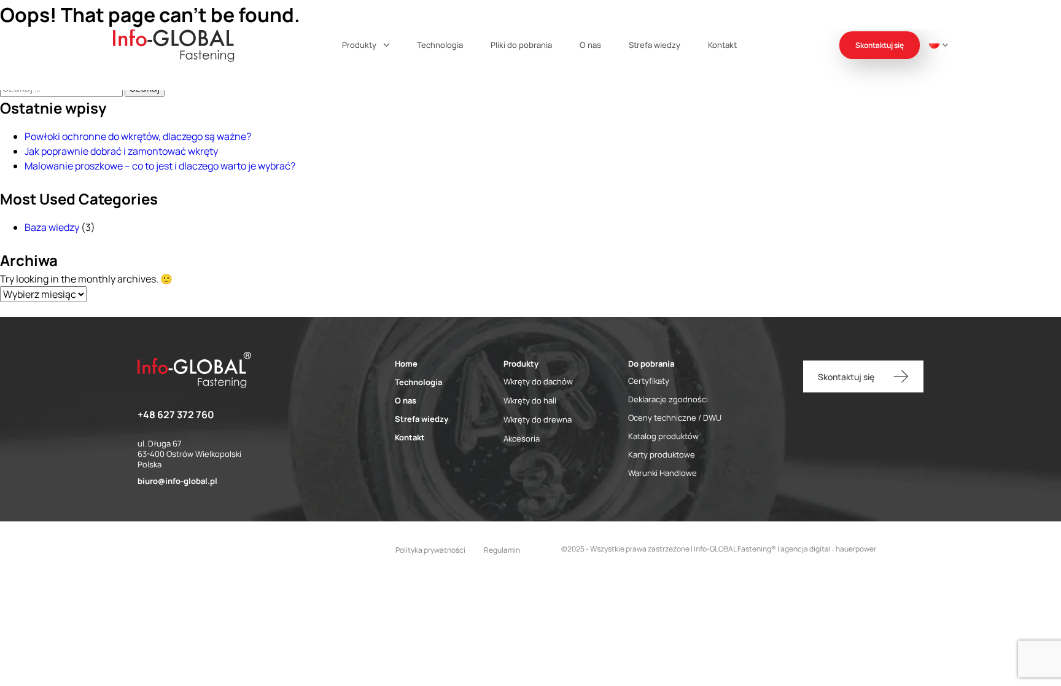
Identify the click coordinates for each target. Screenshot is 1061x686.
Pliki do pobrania (521, 44)
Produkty (359, 44)
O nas (590, 44)
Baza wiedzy (52, 227)
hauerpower (856, 549)
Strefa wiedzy (654, 44)
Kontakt (722, 44)
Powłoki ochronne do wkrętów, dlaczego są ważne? (138, 136)
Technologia (440, 44)
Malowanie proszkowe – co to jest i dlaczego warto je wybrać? (160, 166)
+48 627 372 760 (176, 414)
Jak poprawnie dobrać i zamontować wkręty (121, 151)
